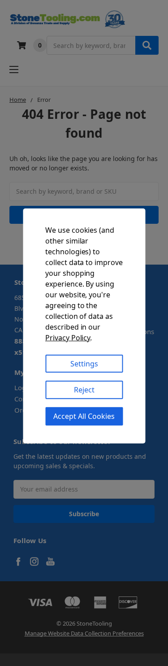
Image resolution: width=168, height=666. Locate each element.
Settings (84, 363)
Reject (84, 390)
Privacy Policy (67, 337)
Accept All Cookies (84, 416)
